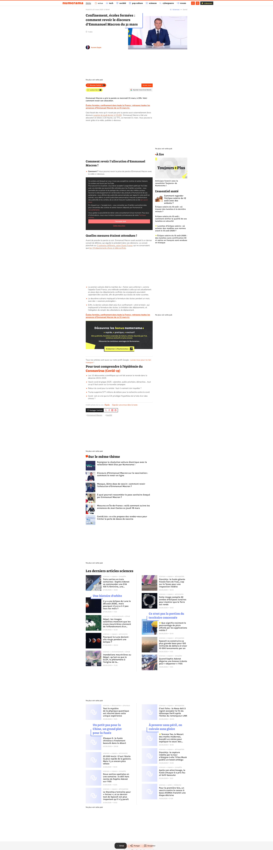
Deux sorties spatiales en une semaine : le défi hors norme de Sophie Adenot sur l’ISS (116, 778)
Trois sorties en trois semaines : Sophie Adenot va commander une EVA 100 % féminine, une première (116, 583)
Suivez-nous (147, 85)
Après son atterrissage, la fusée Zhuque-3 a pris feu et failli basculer (172, 772)
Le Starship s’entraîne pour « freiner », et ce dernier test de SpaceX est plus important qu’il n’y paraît (117, 796)
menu (88, 3)
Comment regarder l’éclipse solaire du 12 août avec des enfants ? (175, 199)
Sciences (176, 10)
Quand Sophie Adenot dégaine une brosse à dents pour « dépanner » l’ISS (173, 661)
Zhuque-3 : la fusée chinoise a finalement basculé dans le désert (114, 740)
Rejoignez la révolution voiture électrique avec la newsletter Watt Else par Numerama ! (122, 463)
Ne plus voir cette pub (94, 80)
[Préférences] (197, 3)
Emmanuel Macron (94, 415)
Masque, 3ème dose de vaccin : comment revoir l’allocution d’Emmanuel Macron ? (121, 485)
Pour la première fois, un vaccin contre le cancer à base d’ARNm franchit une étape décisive (172, 791)
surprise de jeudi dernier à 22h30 (107, 115)
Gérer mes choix (119, 225)
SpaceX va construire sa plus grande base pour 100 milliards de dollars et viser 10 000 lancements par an (173, 645)
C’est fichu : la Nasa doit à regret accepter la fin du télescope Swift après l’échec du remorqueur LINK (173, 712)
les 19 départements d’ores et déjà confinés (107, 248)
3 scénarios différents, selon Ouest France (114, 245)
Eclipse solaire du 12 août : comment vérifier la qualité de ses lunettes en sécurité (171, 218)
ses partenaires (93, 210)
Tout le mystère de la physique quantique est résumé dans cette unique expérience (116, 712)
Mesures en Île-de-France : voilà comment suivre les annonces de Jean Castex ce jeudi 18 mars (123, 506)
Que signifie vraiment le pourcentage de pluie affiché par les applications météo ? (173, 627)
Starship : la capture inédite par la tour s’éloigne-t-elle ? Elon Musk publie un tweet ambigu (173, 756)
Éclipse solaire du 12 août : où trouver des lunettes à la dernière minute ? (170, 209)
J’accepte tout (120, 221)
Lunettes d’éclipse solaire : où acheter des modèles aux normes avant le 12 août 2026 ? (170, 228)
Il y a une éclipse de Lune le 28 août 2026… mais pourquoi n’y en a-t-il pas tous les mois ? (117, 605)
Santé (185, 10)
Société (109, 415)
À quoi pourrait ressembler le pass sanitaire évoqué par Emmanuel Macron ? (123, 496)
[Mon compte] (193, 3)
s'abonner (208, 3)
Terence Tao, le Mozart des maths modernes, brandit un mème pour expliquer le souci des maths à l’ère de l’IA (171, 738)
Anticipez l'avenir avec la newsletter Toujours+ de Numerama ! (166, 183)
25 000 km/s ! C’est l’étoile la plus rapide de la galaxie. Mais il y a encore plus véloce (117, 760)
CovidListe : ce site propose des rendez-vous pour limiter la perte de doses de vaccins (122, 517)
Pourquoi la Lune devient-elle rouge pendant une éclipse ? (116, 639)
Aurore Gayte (96, 47)
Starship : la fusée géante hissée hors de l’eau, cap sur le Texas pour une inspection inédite (172, 583)
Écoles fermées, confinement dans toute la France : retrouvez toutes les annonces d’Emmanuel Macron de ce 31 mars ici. (118, 316)
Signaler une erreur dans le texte (124, 405)
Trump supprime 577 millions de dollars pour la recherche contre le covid (119, 392)
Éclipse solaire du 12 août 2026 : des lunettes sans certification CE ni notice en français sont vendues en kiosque (171, 239)
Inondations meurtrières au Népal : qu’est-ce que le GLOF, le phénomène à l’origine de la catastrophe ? (117, 658)
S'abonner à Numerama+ (117, 349)
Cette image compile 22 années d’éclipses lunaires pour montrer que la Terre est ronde (172, 601)
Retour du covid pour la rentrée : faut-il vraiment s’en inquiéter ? (114, 388)
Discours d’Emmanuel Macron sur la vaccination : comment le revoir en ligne (122, 474)
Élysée (107, 405)
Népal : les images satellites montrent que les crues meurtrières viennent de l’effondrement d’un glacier (117, 623)
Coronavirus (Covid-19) (103, 371)
